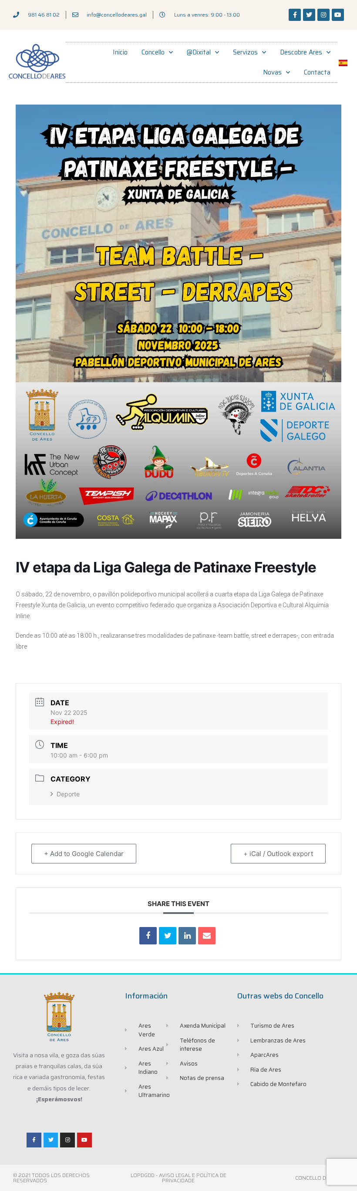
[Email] (207, 935)
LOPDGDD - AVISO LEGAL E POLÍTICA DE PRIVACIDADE (178, 1177)
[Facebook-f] (295, 15)
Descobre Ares (301, 52)
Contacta (317, 72)
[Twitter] (309, 15)
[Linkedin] (187, 935)
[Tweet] (167, 935)
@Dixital (199, 52)
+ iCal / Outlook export (278, 853)
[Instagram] (323, 15)
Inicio (120, 52)
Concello (153, 52)
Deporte (68, 794)
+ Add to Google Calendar (84, 853)
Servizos (245, 52)
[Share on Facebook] (148, 935)
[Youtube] (338, 15)
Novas (272, 72)
